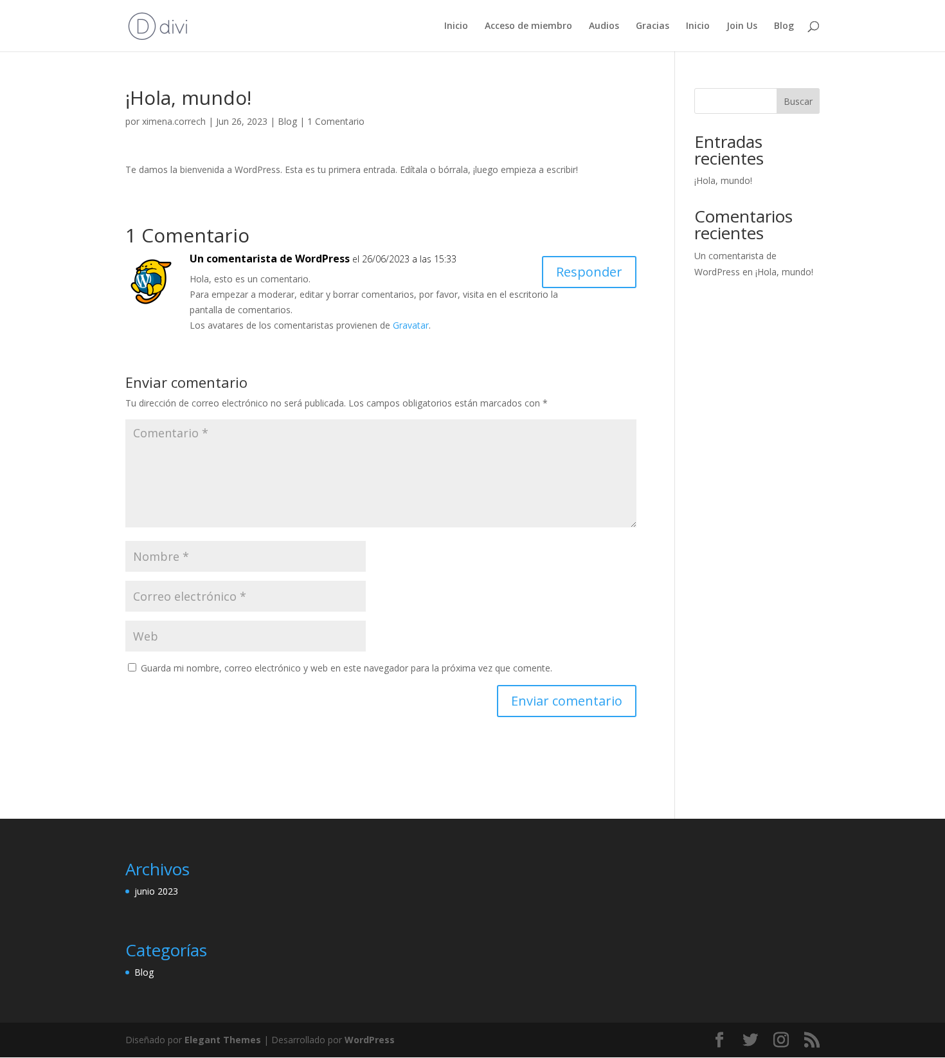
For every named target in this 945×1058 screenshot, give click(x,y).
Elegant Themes (222, 1040)
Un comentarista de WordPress (270, 258)
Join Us (741, 26)
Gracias (652, 26)
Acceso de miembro (528, 26)
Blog (784, 26)
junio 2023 (156, 891)
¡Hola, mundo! (723, 180)
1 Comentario (335, 121)
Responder (589, 271)
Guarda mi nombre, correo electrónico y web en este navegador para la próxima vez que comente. (346, 668)
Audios (604, 26)
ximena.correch (174, 121)
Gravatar (411, 325)
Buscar (798, 101)
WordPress (370, 1040)
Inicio (456, 26)
